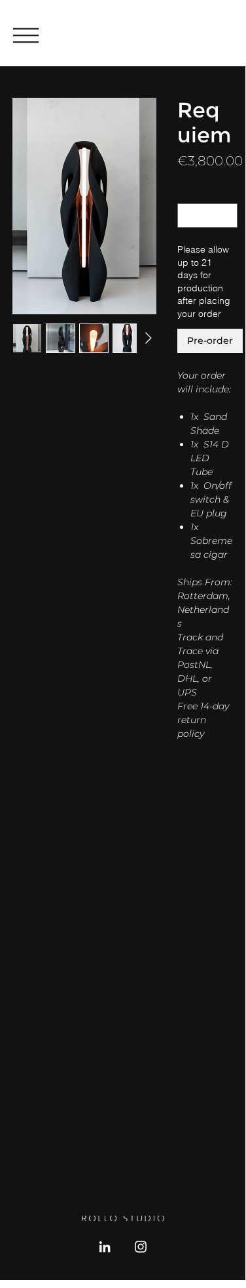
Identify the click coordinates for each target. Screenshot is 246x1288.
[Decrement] (187, 215)
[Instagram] (141, 1247)
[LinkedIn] (105, 1247)
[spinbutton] (207, 215)
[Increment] (227, 215)
